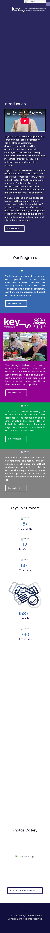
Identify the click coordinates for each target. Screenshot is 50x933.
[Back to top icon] (25, 909)
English (32, 2)
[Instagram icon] (29, 923)
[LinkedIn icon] (26, 923)
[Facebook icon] (21, 923)
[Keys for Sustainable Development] (29, 9)
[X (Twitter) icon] (24, 923)
